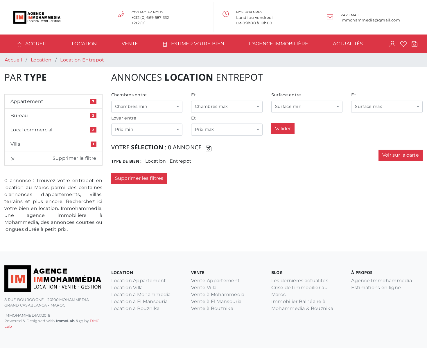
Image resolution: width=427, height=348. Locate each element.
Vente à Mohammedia (217, 294)
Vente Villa (203, 287)
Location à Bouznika (135, 308)
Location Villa (127, 287)
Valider (283, 128)
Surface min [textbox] (288, 106)
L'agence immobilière (278, 43)
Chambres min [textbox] (131, 106)
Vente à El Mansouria (216, 301)
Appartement (52, 101)
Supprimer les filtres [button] (139, 178)
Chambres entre (129, 94)
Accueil (36, 43)
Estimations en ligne (376, 287)
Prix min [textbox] (124, 129)
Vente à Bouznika (212, 308)
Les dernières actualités (299, 280)
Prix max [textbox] (204, 129)
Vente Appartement (215, 280)
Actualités (348, 43)
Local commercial (52, 130)
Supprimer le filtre (74, 158)
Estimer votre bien (197, 43)
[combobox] (147, 107)
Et (193, 94)
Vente (130, 43)
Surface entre (286, 94)
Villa (52, 144)
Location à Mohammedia (141, 294)
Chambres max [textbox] (211, 106)
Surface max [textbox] (368, 106)
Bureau (52, 115)
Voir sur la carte (400, 155)
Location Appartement (138, 280)
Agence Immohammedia (381, 280)
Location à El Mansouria (139, 301)
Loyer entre (124, 118)
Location (84, 43)
